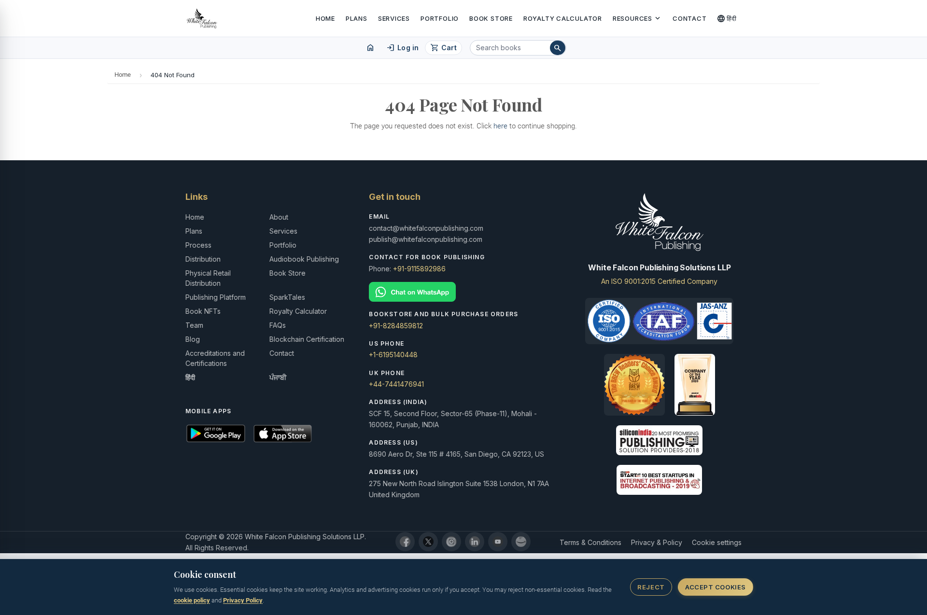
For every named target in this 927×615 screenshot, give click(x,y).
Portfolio (440, 18)
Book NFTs (203, 311)
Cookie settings (717, 542)
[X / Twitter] (428, 541)
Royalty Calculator (562, 18)
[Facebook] (405, 541)
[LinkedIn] (474, 541)
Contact (689, 18)
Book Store (491, 18)
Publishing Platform (215, 297)
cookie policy (192, 600)
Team (194, 325)
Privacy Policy (243, 600)
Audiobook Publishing (304, 259)
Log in (402, 47)
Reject (650, 587)
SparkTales (287, 297)
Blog (192, 339)
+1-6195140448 (393, 354)
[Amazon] (521, 541)
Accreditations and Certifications (215, 358)
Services (394, 18)
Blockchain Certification (306, 339)
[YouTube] (497, 541)
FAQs (277, 325)
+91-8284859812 (396, 325)
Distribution (203, 259)
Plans (356, 18)
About (278, 217)
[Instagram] (451, 541)
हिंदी (727, 18)
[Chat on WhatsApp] (463, 292)
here (500, 126)
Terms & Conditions (590, 542)
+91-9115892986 (419, 269)
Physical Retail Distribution (208, 278)
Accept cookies (715, 587)
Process (198, 245)
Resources (637, 18)
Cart (443, 47)
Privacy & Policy (656, 542)
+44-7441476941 (396, 384)
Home (325, 18)
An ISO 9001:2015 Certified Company (659, 281)
